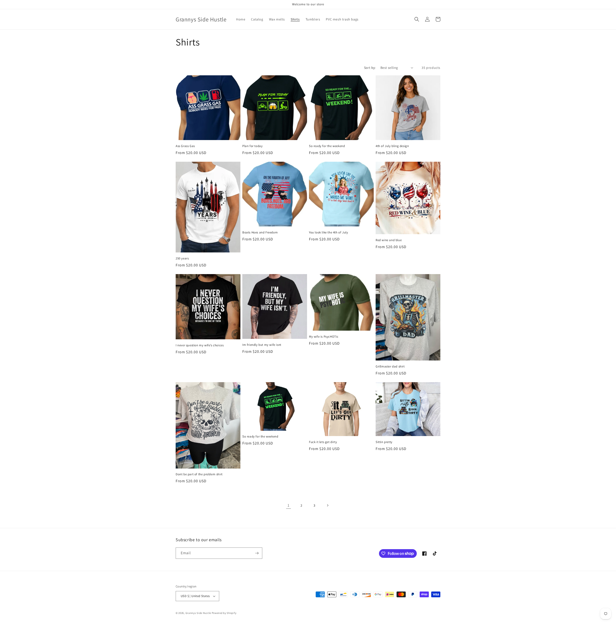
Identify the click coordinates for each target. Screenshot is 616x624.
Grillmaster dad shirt (390, 366)
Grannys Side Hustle (198, 613)
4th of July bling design (392, 146)
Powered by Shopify (224, 613)
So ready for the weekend (327, 146)
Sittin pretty (384, 442)
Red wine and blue (389, 240)
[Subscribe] (256, 553)
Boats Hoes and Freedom (260, 232)
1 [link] (288, 505)
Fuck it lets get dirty (323, 442)
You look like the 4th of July (328, 232)
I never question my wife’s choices (200, 345)
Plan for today (252, 146)
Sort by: (370, 67)
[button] (416, 19)
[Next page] (327, 505)
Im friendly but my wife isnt (261, 345)
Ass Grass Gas (185, 146)
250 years (182, 258)
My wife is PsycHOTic (324, 337)
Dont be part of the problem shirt (199, 474)
